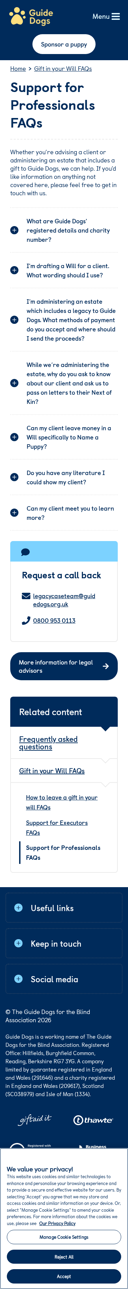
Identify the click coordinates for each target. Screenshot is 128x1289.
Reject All (64, 1256)
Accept (64, 1276)
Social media (54, 979)
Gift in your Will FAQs (52, 770)
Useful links (52, 908)
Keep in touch (56, 943)
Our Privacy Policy (57, 1223)
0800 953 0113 (54, 620)
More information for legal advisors (56, 666)
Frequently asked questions (48, 742)
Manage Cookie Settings (64, 1237)
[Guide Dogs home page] (31, 16)
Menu (101, 16)
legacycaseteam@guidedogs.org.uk (64, 600)
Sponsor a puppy (64, 44)
